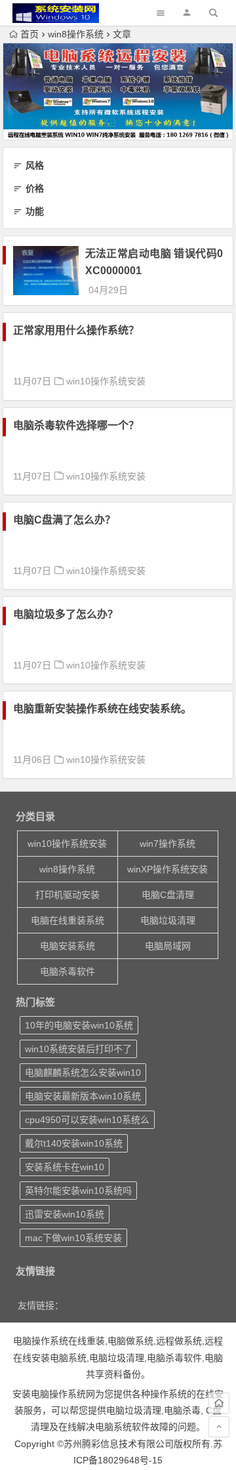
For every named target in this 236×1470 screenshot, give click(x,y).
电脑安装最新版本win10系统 (83, 1096)
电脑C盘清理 (168, 894)
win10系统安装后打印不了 (78, 1049)
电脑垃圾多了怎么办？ (65, 614)
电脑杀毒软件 (67, 971)
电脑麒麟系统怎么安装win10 (83, 1072)
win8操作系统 (76, 34)
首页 (29, 34)
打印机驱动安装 (67, 894)
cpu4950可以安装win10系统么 (87, 1119)
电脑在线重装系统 (67, 920)
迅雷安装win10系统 (64, 1214)
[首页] (218, 1403)
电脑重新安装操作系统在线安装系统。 (102, 708)
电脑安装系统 (67, 946)
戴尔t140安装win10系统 (74, 1143)
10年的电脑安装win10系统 (79, 1025)
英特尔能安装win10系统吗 (78, 1190)
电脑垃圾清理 (167, 920)
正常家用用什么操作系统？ (76, 330)
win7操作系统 (167, 843)
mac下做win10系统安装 (73, 1238)
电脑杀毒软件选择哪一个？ (76, 425)
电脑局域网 (168, 946)
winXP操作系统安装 (167, 869)
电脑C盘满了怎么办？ (64, 519)
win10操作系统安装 (106, 381)
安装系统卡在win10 (64, 1167)
